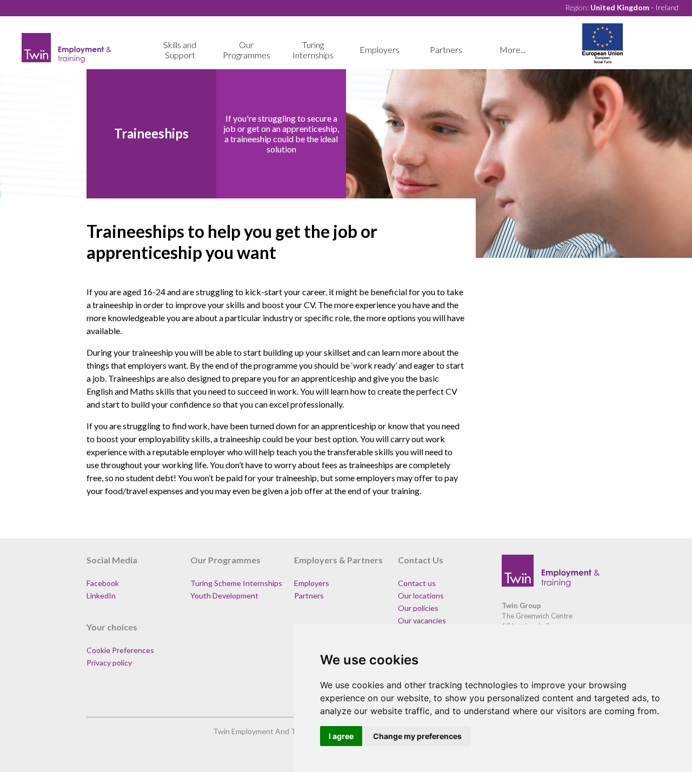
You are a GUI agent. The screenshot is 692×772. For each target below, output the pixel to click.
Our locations (421, 595)
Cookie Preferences (120, 650)
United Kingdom (619, 7)
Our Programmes (246, 49)
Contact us (417, 583)
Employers (380, 49)
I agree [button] (341, 736)
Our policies (418, 608)
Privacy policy (109, 662)
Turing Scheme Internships (236, 583)
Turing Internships (313, 49)
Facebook (102, 583)
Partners (446, 49)
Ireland (666, 7)
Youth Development (224, 595)
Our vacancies (422, 620)
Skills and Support (179, 49)
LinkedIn (101, 595)
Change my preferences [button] (417, 736)
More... (512, 49)
